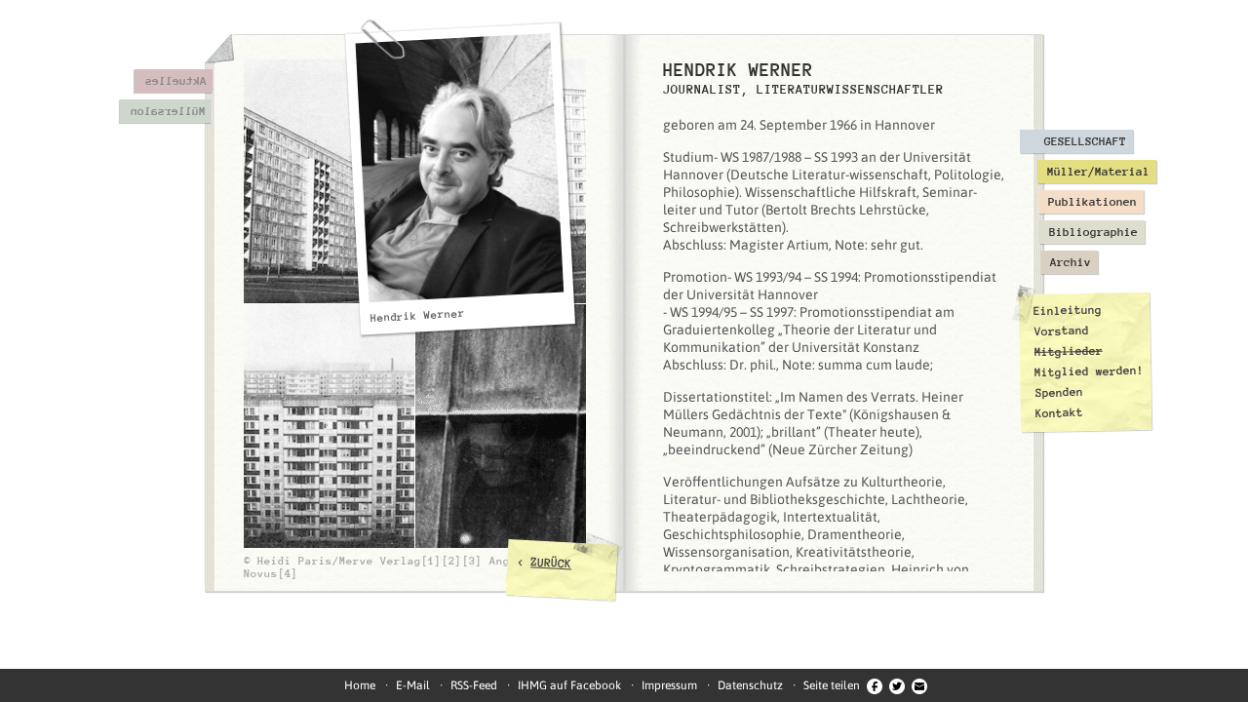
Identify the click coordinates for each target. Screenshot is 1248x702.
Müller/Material (1098, 171)
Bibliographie (1093, 232)
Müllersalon (167, 111)
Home (359, 685)
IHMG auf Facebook (569, 685)
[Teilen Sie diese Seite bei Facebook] (874, 685)
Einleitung (1068, 310)
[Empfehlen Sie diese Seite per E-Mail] (919, 685)
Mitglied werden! (1089, 371)
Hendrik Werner (418, 316)
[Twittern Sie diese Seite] (897, 685)
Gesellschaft (1085, 141)
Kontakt (1059, 413)
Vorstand (1061, 331)
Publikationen (1092, 202)
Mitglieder (1068, 351)
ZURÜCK (551, 562)
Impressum (669, 685)
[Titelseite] (219, 48)
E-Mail (413, 685)
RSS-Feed (473, 685)
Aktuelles (175, 81)
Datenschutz (750, 685)
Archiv (1070, 262)
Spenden (1058, 392)
